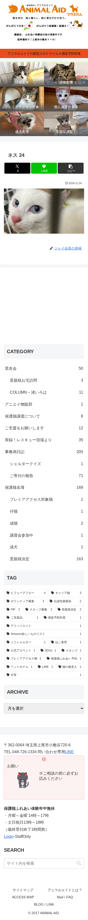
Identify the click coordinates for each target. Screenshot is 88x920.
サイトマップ (23, 890)
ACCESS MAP (23, 897)
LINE (69, 752)
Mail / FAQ (65, 897)
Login (9, 836)
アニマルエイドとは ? (65, 890)
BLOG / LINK (44, 904)
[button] (71, 168)
